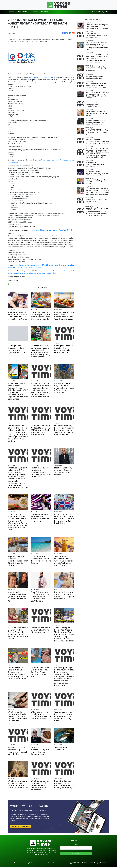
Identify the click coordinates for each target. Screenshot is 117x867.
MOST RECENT (22, 12)
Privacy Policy (29, 863)
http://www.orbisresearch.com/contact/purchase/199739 (51, 230)
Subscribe (75, 853)
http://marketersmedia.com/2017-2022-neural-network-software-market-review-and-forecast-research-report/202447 (41, 266)
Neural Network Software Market (41, 78)
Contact (56, 863)
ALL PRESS (33, 12)
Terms (16, 863)
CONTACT (44, 12)
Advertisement (43, 863)
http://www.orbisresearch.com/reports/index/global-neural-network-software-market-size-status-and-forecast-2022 (41, 272)
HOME (11, 12)
